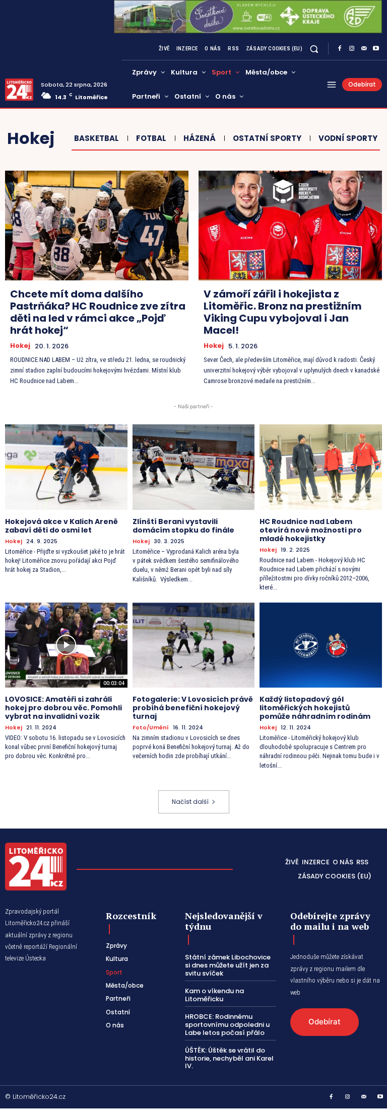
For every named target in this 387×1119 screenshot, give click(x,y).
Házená (199, 138)
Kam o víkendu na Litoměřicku (214, 995)
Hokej (20, 346)
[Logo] (19, 90)
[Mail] (364, 49)
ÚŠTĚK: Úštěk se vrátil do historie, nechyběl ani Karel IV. (229, 1058)
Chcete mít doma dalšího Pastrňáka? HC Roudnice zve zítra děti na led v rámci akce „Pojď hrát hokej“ (97, 312)
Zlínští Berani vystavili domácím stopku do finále (183, 525)
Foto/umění (151, 727)
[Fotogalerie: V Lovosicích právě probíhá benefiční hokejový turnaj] (194, 645)
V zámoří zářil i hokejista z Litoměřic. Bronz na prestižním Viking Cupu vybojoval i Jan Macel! (283, 312)
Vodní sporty (347, 138)
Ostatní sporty (267, 138)
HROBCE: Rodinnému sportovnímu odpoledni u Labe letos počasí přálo (227, 1024)
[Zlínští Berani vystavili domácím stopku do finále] (194, 467)
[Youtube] (376, 49)
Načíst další (190, 801)
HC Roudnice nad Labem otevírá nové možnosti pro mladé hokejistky (311, 530)
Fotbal (151, 138)
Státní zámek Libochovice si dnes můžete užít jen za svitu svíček (228, 965)
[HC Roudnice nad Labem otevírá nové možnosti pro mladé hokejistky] (321, 467)
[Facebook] (340, 49)
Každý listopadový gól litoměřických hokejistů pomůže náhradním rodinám (315, 707)
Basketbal (96, 138)
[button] (314, 49)
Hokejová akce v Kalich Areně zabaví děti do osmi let (61, 525)
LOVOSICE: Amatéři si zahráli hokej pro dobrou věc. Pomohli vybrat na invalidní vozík (63, 707)
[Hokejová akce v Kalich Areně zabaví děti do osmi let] (66, 467)
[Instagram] (352, 49)
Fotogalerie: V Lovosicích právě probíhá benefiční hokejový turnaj (193, 707)
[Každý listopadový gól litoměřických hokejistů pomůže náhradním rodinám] (321, 645)
